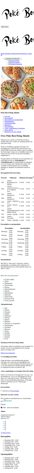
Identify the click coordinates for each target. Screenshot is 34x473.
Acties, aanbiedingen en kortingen (15, 128)
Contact (29, 53)
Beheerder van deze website (13, 132)
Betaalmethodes (9, 121)
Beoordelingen (22, 53)
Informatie (15, 53)
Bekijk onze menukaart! (8, 353)
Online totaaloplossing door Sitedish (11, 471)
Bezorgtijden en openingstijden (14, 120)
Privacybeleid (9, 130)
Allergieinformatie (10, 123)
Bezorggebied (9, 118)
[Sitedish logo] (3, 404)
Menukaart (8, 53)
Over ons (7, 116)
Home (2, 53)
